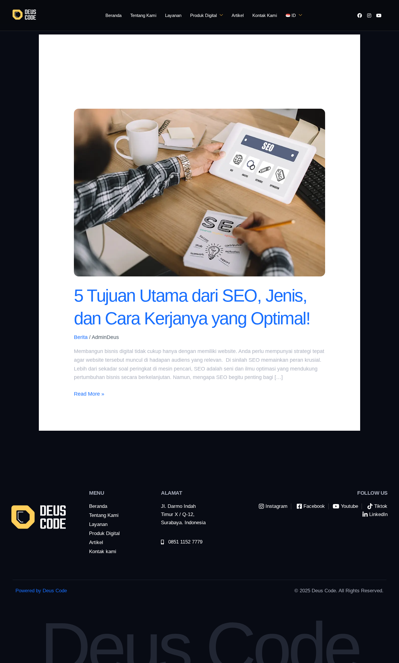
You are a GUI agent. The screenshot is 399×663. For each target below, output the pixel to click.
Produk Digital (203, 15)
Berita (81, 337)
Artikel (238, 15)
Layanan (173, 15)
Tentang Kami (143, 15)
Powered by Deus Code (41, 590)
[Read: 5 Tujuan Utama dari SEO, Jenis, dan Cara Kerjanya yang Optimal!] (199, 192)
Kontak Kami (264, 15)
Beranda (113, 15)
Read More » (89, 393)
